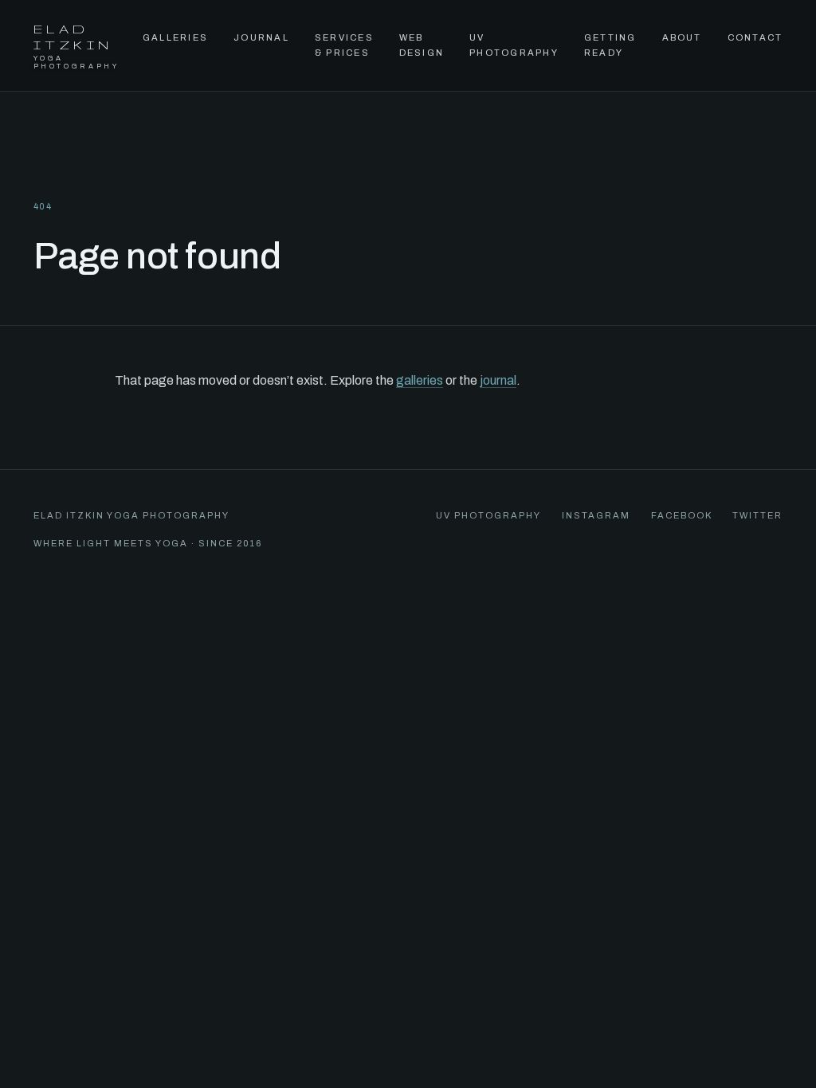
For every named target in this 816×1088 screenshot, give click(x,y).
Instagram (596, 515)
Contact (755, 37)
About (682, 37)
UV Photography (514, 45)
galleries (419, 380)
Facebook (681, 515)
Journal (261, 37)
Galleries (175, 37)
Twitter (757, 515)
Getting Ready (610, 45)
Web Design (421, 45)
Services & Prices (344, 45)
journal (498, 380)
